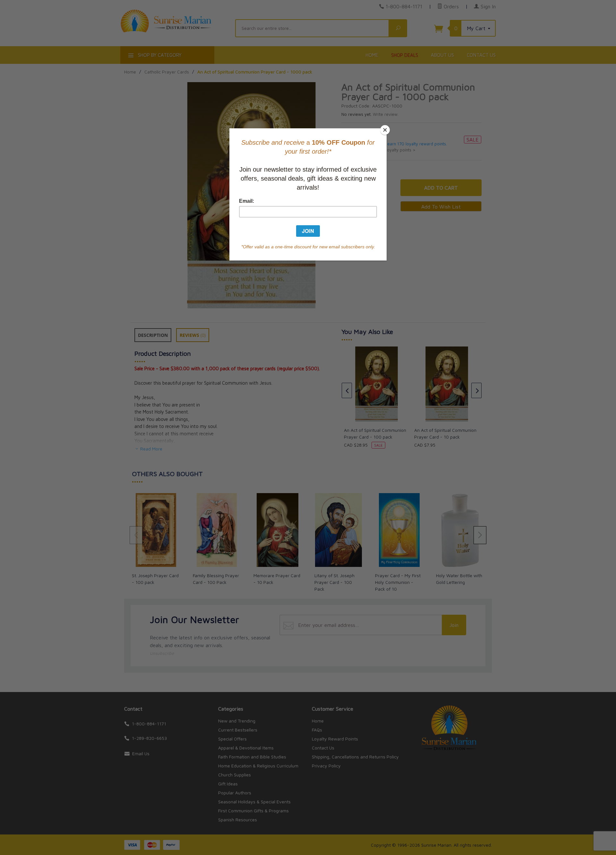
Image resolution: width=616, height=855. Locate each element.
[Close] (385, 130)
